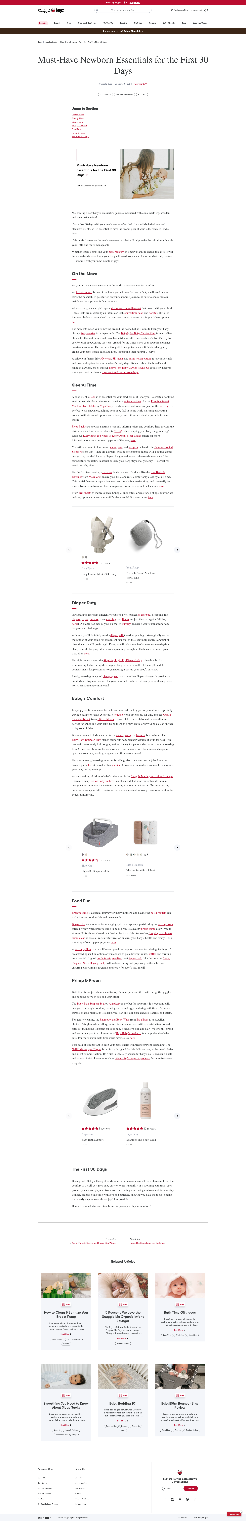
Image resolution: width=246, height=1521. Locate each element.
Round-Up (142, 94)
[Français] (48, 1518)
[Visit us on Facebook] (165, 1499)
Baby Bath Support (92, 1139)
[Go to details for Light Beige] (83, 557)
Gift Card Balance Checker (48, 1504)
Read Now (65, 1334)
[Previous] (69, 550)
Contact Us (42, 1478)
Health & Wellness (73, 1339)
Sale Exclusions (43, 1499)
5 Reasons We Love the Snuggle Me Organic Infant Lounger (123, 1316)
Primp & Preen (79, 133)
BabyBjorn (88, 568)
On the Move (78, 114)
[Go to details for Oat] (86, 854)
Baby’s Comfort (79, 125)
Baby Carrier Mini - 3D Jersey (99, 574)
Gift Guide (180, 1335)
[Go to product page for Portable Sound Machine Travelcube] (145, 535)
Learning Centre (51, 42)
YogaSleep (132, 567)
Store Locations (81, 1483)
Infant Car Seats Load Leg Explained (147, 1243)
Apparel (57, 1430)
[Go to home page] (51, 10)
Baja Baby (132, 1134)
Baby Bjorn (166, 1430)
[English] (41, 1518)
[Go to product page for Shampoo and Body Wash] (145, 1100)
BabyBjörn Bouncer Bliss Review (179, 1405)
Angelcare (87, 1134)
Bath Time (167, 1335)
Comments (141, 84)
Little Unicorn (134, 865)
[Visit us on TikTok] (194, 1499)
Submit (190, 1488)
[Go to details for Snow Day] (134, 854)
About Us (78, 1478)
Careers (78, 1494)
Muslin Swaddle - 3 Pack (140, 870)
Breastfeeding (57, 1339)
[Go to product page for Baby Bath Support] (101, 1100)
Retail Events (80, 1488)
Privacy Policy (80, 1504)
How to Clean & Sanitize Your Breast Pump (66, 1314)
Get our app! (234, 1514)
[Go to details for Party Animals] (138, 854)
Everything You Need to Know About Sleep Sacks (66, 1405)
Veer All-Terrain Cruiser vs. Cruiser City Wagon (94, 1243)
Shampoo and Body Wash (141, 1139)
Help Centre (42, 1483)
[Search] (97, 10)
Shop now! (135, 2)
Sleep (74, 1435)
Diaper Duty (78, 122)
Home (40, 42)
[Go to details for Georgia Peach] (131, 854)
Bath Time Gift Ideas (180, 1312)
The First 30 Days (80, 136)
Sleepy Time (78, 118)
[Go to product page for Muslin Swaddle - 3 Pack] (145, 832)
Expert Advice (111, 1426)
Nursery (124, 1426)
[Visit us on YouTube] (180, 1499)
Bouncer (178, 1430)
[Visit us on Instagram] (172, 1499)
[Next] (177, 550)
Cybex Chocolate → (133, 31)
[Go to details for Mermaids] (127, 854)
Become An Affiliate (82, 1499)
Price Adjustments (44, 1494)
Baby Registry (105, 94)
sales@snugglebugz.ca (201, 1517)
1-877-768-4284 (182, 1517)
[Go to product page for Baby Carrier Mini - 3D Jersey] (101, 535)
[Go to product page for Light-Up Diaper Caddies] (101, 832)
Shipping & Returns (45, 1488)
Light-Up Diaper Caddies (96, 871)
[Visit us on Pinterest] (187, 1499)
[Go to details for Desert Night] (141, 854)
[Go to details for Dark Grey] (86, 557)
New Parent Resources (124, 94)
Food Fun (76, 129)
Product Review (123, 1343)
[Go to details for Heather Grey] (83, 854)
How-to (66, 1344)
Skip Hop (87, 865)
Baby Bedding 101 (123, 1403)
